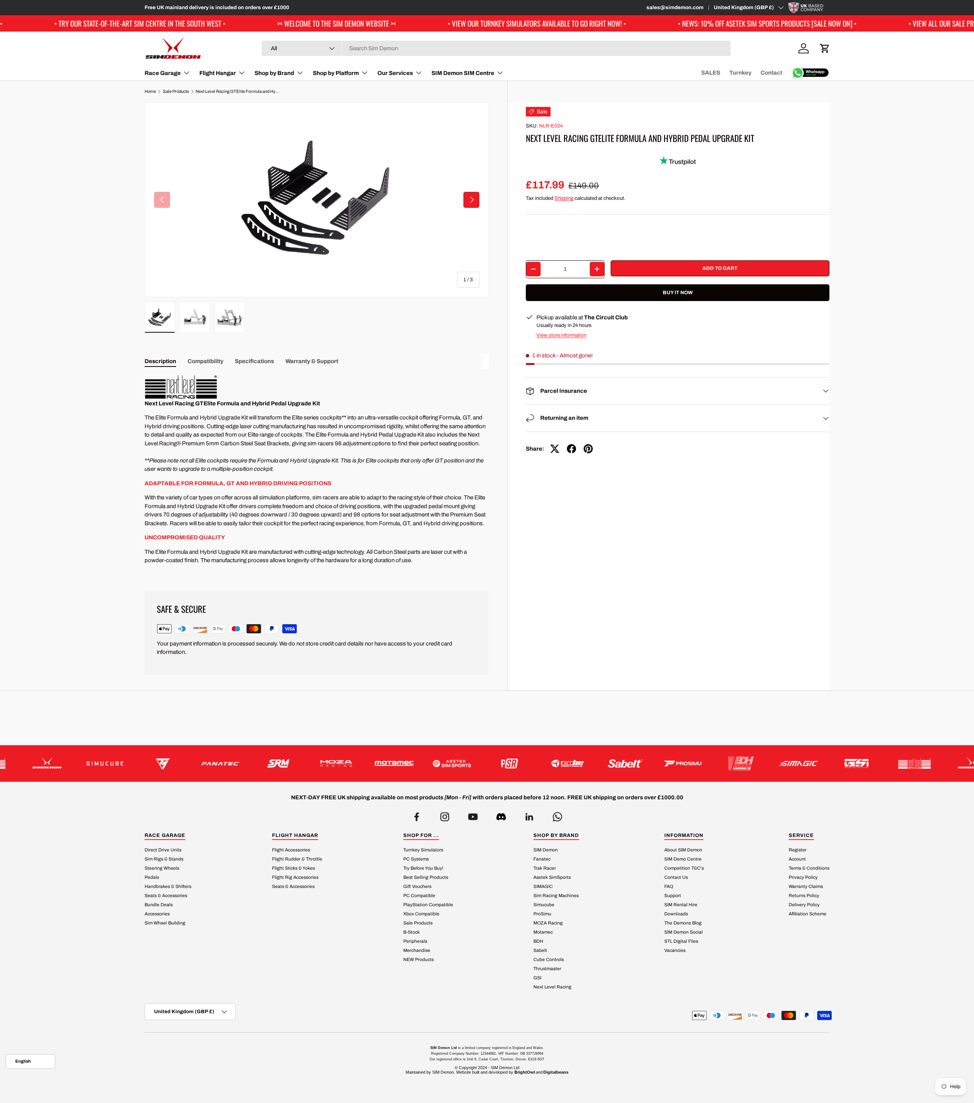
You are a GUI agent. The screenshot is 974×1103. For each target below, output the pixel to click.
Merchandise (416, 950)
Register (798, 850)
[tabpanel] (317, 474)
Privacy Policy (803, 877)
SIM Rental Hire (680, 904)
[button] (824, 48)
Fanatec (542, 859)
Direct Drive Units (163, 850)
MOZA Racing (548, 923)
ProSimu (542, 914)
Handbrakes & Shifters (168, 886)
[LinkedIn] (529, 815)
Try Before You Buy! (423, 868)
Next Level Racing (552, 987)
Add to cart (719, 268)
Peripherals (415, 941)
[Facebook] (416, 815)
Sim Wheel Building (165, 923)
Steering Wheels (162, 868)
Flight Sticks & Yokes (293, 868)
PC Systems (416, 859)
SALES (710, 73)
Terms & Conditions (809, 868)
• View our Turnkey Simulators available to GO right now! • (474, 23)
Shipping (563, 198)
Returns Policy (804, 895)
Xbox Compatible (421, 914)
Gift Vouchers (417, 886)
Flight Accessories (291, 850)
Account (797, 859)
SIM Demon (545, 850)
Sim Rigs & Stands (164, 859)
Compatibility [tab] (205, 361)
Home (150, 91)
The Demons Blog (683, 923)
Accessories (157, 914)
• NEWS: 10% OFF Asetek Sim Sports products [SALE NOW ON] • (704, 23)
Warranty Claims (806, 886)
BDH (538, 941)
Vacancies (675, 950)
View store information (561, 335)
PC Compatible (419, 895)
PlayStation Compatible (428, 904)
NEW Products (418, 959)
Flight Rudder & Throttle (297, 859)
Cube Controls (548, 959)
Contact (771, 73)
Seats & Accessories (166, 895)
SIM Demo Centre (683, 859)
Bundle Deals (159, 904)
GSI (537, 977)
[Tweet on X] (554, 448)
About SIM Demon (683, 850)
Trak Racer (544, 868)
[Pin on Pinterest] (588, 448)
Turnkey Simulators (423, 850)
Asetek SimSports (552, 877)
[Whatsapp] (557, 815)
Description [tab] (160, 361)
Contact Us (676, 877)
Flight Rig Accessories (295, 877)
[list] (317, 200)
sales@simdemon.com (674, 7)
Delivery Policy (804, 904)
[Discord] (501, 815)
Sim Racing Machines (556, 895)
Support (672, 895)
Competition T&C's (684, 868)
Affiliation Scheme (807, 914)
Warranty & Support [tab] (311, 361)
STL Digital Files (681, 941)
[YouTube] (473, 815)
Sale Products (176, 91)
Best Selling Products (425, 877)
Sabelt (540, 950)
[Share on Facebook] (571, 448)
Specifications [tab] (254, 361)
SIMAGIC (543, 886)
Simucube (543, 904)
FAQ (668, 886)
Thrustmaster (547, 968)
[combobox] (496, 48)
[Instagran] (444, 815)
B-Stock (411, 932)
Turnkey (740, 73)
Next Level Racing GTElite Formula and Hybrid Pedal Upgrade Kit (238, 91)
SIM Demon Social (683, 932)
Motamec (543, 932)
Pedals (152, 877)
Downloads (676, 914)
